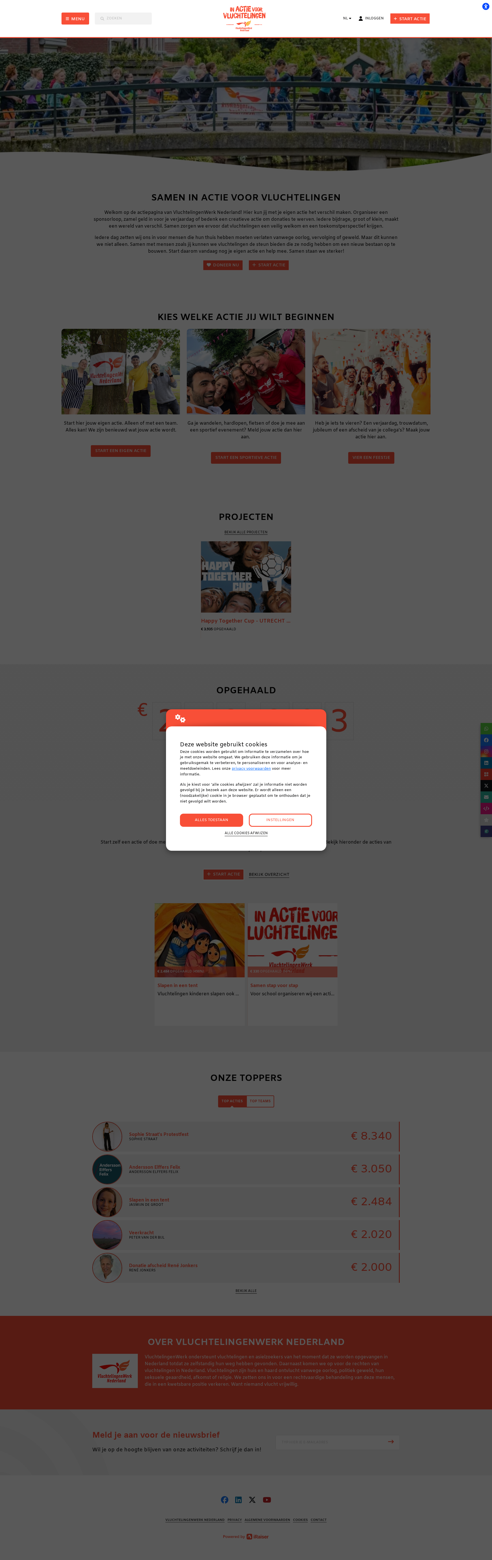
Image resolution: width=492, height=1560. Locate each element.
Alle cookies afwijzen (246, 833)
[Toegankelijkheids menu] (485, 6)
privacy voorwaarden (251, 768)
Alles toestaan (211, 820)
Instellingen (280, 820)
